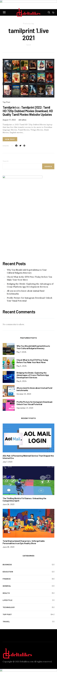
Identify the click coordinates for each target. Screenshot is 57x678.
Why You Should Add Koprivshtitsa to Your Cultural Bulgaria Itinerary (27, 271)
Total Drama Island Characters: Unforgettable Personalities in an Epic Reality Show (24, 542)
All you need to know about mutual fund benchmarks (25, 292)
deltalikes (22, 120)
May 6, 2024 (22, 381)
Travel (6, 621)
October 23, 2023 (24, 394)
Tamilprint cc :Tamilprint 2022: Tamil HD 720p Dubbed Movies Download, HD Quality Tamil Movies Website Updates (28, 110)
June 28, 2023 (8, 504)
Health (6, 593)
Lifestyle (7, 600)
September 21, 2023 (25, 408)
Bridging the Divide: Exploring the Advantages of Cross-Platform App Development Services (30, 285)
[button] (53, 12)
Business (7, 564)
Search (5, 161)
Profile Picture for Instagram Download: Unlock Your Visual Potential (29, 299)
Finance (7, 579)
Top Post (6, 102)
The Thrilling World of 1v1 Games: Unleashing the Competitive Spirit (24, 499)
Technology (9, 607)
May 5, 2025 (22, 366)
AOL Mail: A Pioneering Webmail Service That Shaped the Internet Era (28, 456)
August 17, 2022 (9, 120)
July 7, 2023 (7, 462)
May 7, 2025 (21, 352)
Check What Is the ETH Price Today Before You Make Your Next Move (29, 278)
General (7, 586)
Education (8, 571)
